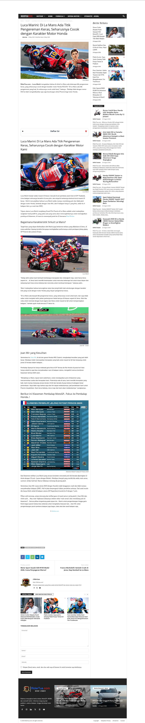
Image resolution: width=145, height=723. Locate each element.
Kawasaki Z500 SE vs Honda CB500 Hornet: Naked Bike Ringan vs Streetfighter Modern (113, 222)
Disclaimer (115, 720)
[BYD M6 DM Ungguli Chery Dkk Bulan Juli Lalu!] (108, 696)
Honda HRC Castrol (31, 547)
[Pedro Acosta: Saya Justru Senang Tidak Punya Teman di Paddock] (54, 605)
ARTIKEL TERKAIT (27, 594)
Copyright (96, 720)
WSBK (50, 16)
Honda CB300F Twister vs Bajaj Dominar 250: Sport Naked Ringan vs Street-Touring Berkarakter (112, 178)
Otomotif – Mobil (91, 16)
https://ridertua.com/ (38, 582)
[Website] (40, 710)
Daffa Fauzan (97, 119)
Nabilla (95, 706)
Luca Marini (41, 547)
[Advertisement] (55, 110)
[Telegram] (42, 557)
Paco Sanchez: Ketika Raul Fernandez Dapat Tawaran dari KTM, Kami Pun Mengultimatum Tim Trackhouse (77, 617)
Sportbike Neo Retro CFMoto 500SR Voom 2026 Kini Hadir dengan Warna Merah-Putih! (71, 700)
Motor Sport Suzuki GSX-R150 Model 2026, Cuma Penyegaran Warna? (35, 569)
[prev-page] (85, 594)
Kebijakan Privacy (106, 720)
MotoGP (40, 16)
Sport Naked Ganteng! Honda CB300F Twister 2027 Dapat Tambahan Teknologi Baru (113, 200)
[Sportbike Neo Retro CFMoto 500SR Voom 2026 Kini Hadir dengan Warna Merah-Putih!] (72, 696)
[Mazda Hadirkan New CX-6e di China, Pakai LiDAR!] (116, 50)
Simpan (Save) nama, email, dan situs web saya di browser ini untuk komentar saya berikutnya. (52, 667)
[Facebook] (23, 557)
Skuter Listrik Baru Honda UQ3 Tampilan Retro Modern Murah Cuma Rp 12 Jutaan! (113, 113)
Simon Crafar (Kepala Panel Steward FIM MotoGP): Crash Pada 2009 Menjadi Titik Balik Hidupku (30, 617)
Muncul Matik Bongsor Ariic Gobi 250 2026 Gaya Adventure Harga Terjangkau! (113, 157)
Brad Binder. (70, 216)
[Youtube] (40, 588)
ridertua (24, 37)
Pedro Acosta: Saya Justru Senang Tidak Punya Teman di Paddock (53, 616)
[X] (27, 557)
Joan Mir (33, 357)
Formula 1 (60, 16)
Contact (122, 720)
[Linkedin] (37, 557)
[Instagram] (27, 710)
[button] (123, 16)
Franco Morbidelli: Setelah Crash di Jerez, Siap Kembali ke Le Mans (74, 569)
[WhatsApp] (32, 557)
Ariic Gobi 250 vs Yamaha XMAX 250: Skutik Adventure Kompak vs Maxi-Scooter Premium (114, 135)
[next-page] (87, 594)
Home (22, 21)
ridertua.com (55, 511)
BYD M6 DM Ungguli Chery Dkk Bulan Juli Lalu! (108, 702)
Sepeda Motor (73, 16)
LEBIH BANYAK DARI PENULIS (43, 594)
